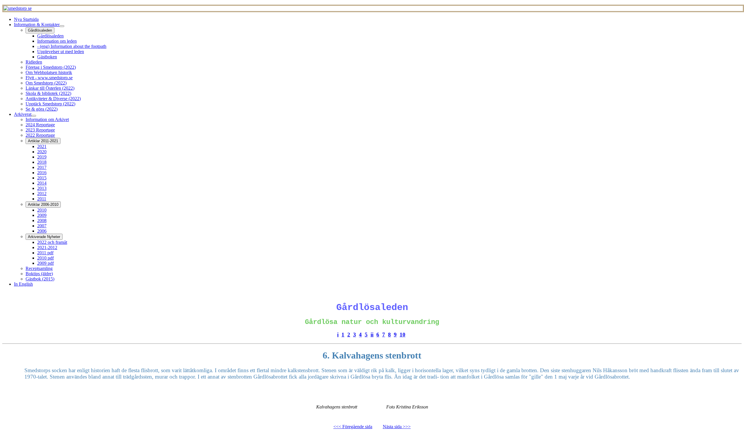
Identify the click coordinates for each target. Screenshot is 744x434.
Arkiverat (22, 114)
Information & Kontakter (37, 24)
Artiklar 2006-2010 (43, 204)
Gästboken (47, 56)
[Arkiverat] (33, 116)
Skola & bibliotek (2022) (48, 93)
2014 (41, 183)
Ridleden (34, 62)
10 (402, 335)
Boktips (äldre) (39, 273)
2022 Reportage (40, 135)
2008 (41, 220)
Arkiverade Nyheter (44, 237)
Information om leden (57, 41)
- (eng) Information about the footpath (71, 46)
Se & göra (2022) (42, 109)
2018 (41, 162)
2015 (41, 177)
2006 (41, 230)
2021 (41, 146)
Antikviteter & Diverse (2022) (53, 98)
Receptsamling (39, 268)
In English (23, 284)
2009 (41, 215)
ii (372, 335)
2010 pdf (45, 257)
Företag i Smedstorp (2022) (51, 67)
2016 (41, 172)
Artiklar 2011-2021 (43, 141)
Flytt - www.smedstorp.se (49, 77)
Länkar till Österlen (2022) (50, 88)
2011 (41, 198)
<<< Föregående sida (352, 426)
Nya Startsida (26, 19)
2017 (41, 167)
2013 (41, 188)
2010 (41, 210)
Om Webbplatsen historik (49, 72)
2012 (41, 193)
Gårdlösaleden (40, 30)
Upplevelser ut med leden (60, 51)
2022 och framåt (52, 242)
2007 (41, 225)
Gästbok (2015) (40, 278)
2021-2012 (47, 247)
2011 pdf (45, 252)
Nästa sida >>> (397, 426)
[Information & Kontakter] (62, 26)
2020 (41, 151)
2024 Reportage (40, 124)
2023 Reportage (40, 129)
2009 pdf (45, 263)
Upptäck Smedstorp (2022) (50, 103)
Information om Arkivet (47, 119)
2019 (41, 156)
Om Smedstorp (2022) (46, 82)
